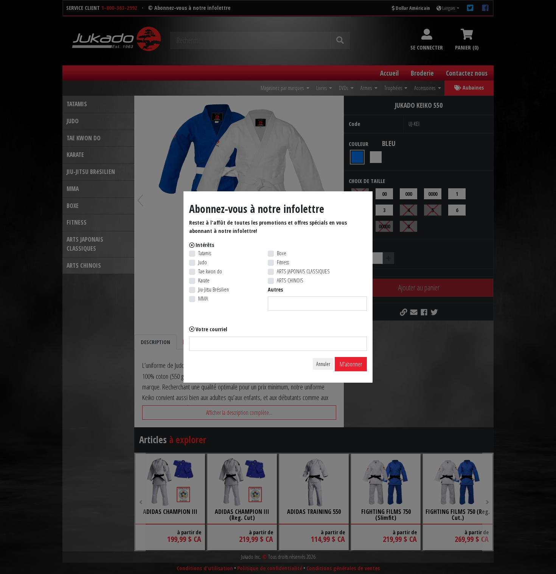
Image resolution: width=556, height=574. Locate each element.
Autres (275, 289)
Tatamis (204, 253)
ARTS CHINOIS (290, 280)
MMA (203, 298)
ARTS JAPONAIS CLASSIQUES (303, 271)
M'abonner (351, 364)
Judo (202, 262)
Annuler (323, 364)
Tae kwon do (210, 271)
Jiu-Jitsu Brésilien (213, 289)
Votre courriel (211, 329)
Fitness (283, 262)
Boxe (281, 253)
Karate (204, 280)
